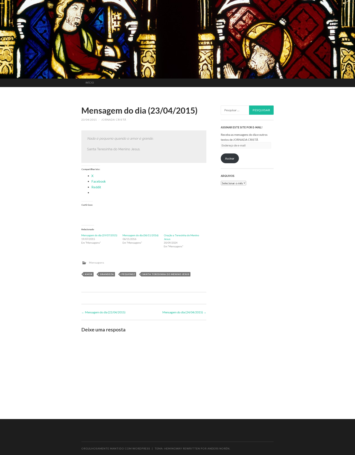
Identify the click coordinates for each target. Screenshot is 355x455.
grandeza (107, 274)
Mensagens (96, 262)
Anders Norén (218, 448)
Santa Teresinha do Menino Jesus (165, 274)
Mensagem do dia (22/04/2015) (103, 312)
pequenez (128, 274)
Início (89, 82)
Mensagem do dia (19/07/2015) (99, 235)
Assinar (229, 158)
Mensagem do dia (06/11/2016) (140, 235)
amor (88, 274)
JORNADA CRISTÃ (113, 119)
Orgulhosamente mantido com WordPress (115, 448)
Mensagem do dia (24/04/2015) (184, 312)
